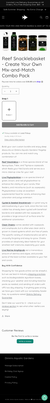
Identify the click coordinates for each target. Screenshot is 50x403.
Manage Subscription (14, 365)
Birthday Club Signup (14, 371)
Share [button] (7, 316)
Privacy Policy (11, 382)
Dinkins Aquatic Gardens (17, 399)
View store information (14, 139)
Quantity (5, 86)
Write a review (25, 341)
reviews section (9, 306)
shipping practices (36, 274)
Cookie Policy (11, 377)
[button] (3, 17)
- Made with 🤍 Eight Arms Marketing (34, 399)
